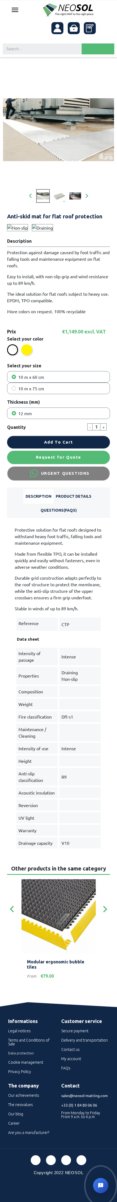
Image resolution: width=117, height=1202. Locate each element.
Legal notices (19, 1031)
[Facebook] (36, 1160)
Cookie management (25, 1062)
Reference (29, 623)
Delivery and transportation (84, 1040)
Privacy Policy (19, 1071)
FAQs (65, 1068)
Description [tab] (38, 496)
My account (71, 1059)
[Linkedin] (66, 1160)
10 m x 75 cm (31, 388)
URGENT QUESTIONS (65, 473)
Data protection (21, 1053)
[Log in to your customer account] (57, 28)
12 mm (25, 413)
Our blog (15, 1114)
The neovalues (20, 1105)
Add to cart (58, 442)
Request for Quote (58, 457)
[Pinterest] (51, 1160)
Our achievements (23, 1095)
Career (14, 1123)
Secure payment (74, 1031)
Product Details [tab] (73, 496)
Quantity (16, 427)
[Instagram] (81, 1160)
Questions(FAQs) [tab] (59, 510)
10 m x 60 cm (31, 377)
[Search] (98, 48)
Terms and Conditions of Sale (29, 1042)
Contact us (70, 1049)
